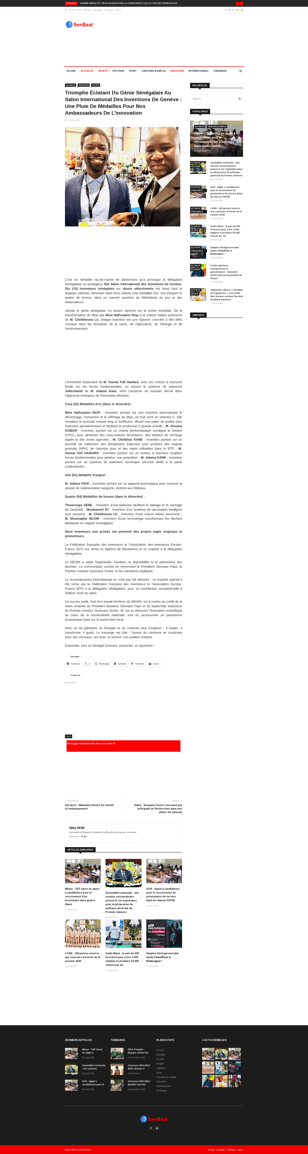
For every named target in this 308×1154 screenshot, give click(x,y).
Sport (118, 10)
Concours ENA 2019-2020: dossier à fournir (139, 1068)
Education (177, 70)
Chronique (220, 70)
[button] (237, 3)
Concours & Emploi (153, 70)
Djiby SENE (77, 827)
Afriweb (87, 1149)
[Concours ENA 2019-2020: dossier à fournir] (118, 1070)
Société (102, 70)
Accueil (87, 10)
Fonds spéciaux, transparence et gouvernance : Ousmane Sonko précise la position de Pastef (226, 272)
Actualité (97, 10)
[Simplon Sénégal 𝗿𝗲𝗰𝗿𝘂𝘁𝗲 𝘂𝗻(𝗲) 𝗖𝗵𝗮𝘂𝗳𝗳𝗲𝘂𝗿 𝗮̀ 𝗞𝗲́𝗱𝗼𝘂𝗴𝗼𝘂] (234, 1072)
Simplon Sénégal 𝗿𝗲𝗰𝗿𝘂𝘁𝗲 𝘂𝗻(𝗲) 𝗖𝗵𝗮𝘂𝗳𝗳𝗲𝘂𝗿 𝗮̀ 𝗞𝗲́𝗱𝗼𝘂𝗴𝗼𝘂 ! (162, 957)
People (160, 1063)
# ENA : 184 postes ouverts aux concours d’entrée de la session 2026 (82, 957)
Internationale (198, 70)
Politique (108, 10)
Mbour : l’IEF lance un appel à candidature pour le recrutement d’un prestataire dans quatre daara (82, 896)
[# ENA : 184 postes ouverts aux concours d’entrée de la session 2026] (208, 1072)
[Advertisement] (177, 39)
